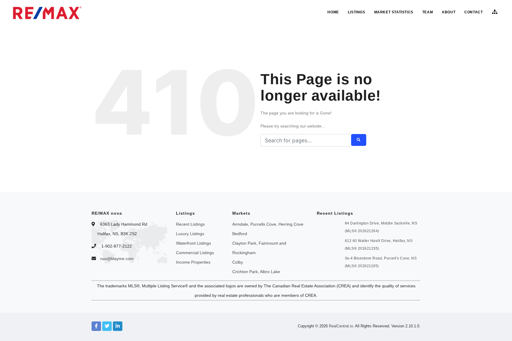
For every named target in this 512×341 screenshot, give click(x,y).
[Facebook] (96, 326)
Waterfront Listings (193, 243)
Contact (473, 12)
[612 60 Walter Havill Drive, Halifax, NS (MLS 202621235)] (328, 243)
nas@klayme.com (117, 258)
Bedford (239, 233)
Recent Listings (190, 224)
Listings (356, 12)
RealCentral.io (341, 326)
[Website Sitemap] (495, 12)
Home (333, 12)
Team (427, 12)
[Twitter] (107, 326)
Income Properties (193, 262)
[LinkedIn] (117, 326)
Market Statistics (393, 12)
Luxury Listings (190, 233)
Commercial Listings (195, 252)
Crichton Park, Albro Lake (256, 271)
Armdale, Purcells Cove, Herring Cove (267, 224)
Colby (237, 262)
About (448, 12)
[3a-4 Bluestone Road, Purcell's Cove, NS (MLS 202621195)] (328, 261)
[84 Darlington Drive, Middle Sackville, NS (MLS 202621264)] (328, 226)
